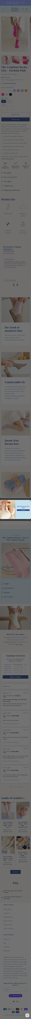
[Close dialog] (30, 501)
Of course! (23, 510)
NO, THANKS (23, 512)
